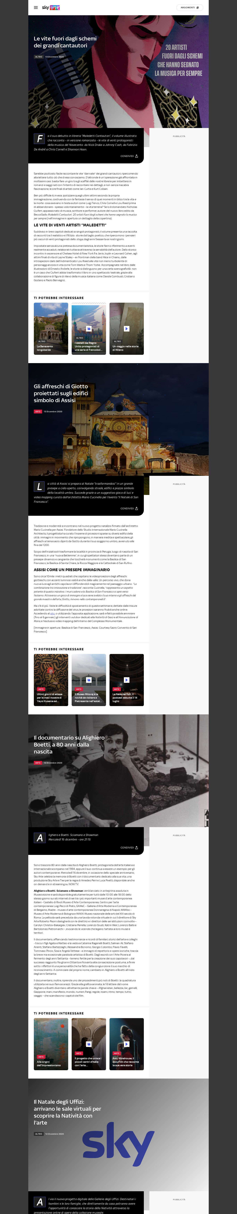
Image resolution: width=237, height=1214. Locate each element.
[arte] (52, 7)
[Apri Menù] (38, 7)
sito (52, 613)
